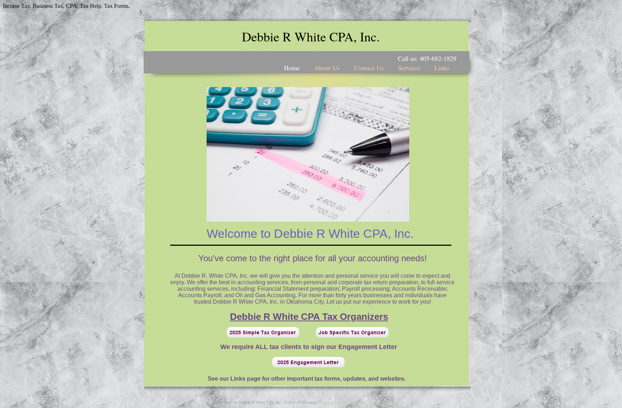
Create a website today (385, 402)
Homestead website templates (341, 402)
